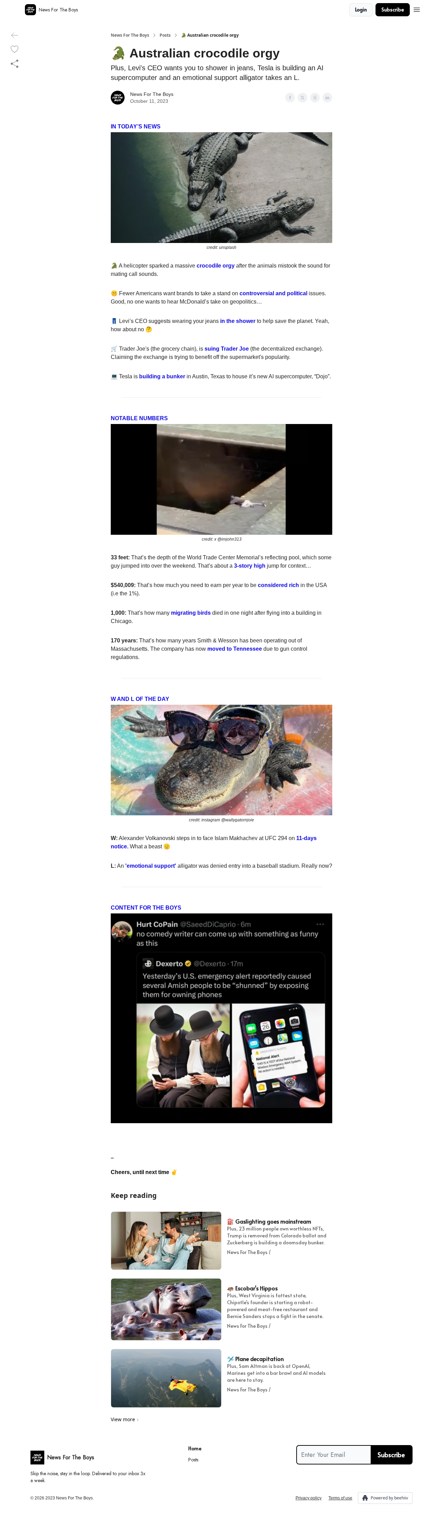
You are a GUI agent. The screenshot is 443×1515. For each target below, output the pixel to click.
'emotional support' (150, 866)
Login (361, 9)
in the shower (237, 321)
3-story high (249, 566)
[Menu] (417, 8)
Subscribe (392, 9)
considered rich (278, 585)
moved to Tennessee (234, 649)
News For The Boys (130, 35)
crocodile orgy (216, 266)
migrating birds (191, 613)
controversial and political (273, 293)
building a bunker (162, 376)
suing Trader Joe (227, 349)
